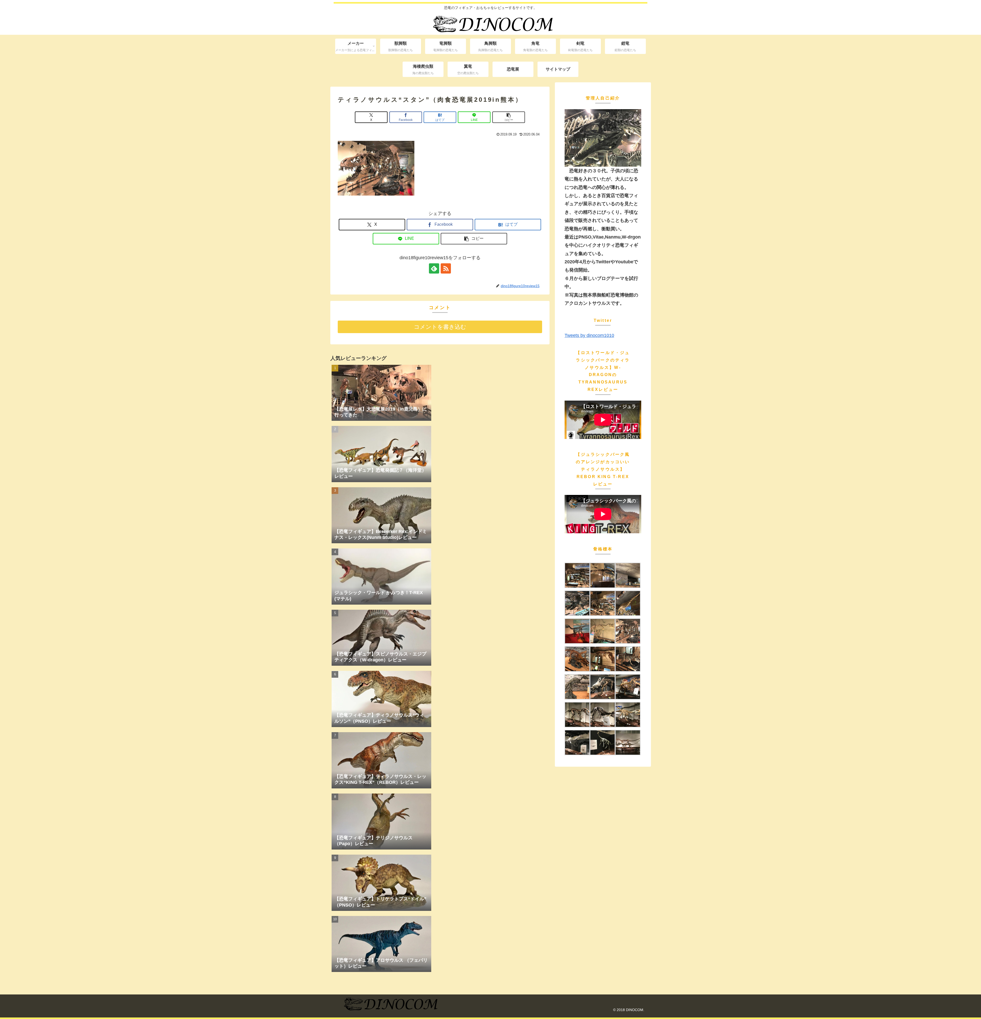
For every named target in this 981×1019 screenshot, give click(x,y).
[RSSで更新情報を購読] (446, 268)
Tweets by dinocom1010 (589, 335)
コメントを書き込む (440, 327)
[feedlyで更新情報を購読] (434, 268)
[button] (508, 117)
